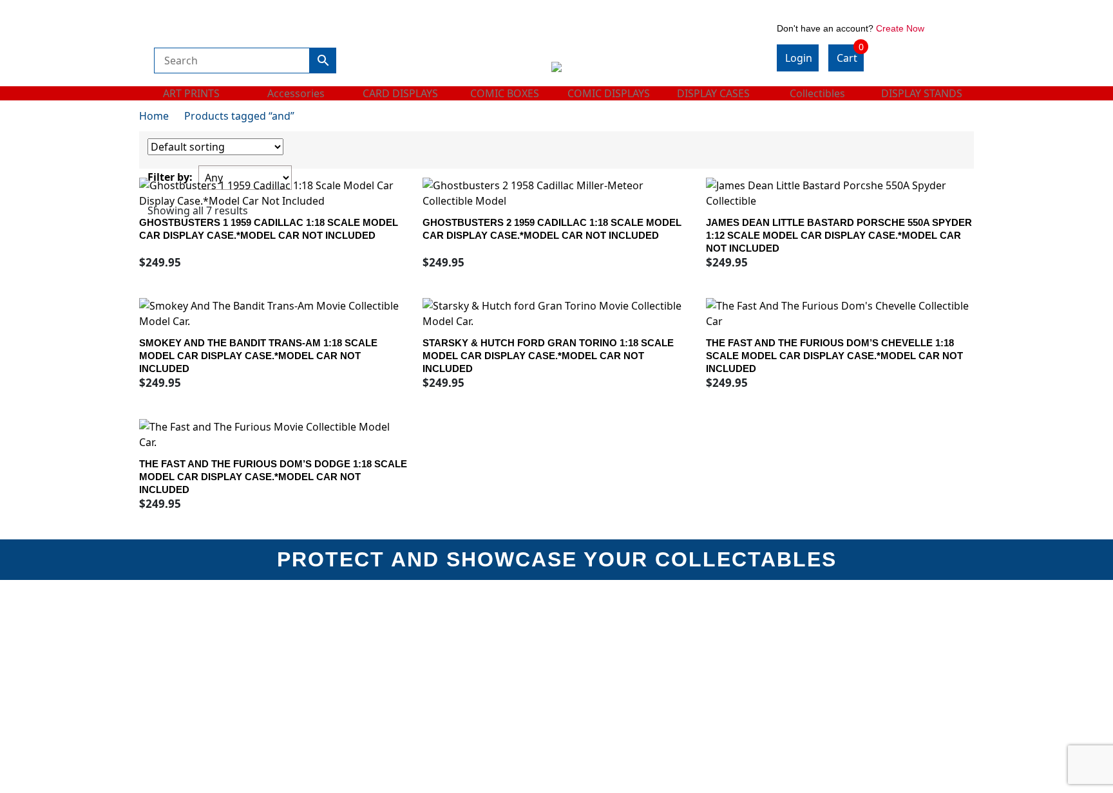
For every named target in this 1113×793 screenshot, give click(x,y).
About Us (373, 636)
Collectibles (817, 93)
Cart (850, 54)
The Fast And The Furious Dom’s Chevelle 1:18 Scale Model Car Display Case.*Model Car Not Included (834, 355)
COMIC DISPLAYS (608, 93)
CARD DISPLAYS (400, 93)
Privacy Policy (384, 709)
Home (154, 116)
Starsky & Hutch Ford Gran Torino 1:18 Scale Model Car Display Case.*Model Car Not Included (548, 355)
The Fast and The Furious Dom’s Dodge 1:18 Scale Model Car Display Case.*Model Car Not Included (273, 476)
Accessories (296, 93)
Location (371, 672)
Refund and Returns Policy (413, 691)
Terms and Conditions (614, 636)
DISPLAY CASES (713, 93)
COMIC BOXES (504, 93)
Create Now (900, 28)
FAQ (787, 654)
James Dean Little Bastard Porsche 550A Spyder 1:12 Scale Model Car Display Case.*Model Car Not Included (839, 235)
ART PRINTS (191, 93)
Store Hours (379, 654)
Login (798, 58)
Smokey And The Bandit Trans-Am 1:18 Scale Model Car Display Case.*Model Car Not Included (258, 355)
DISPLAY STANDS (921, 93)
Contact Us (802, 636)
